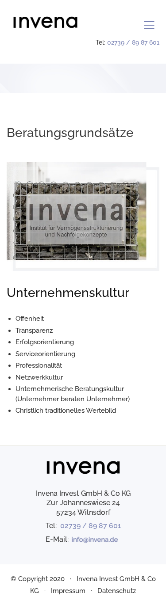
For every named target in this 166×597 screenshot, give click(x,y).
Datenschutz (116, 591)
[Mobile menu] (149, 25)
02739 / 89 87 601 (133, 42)
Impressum (68, 591)
